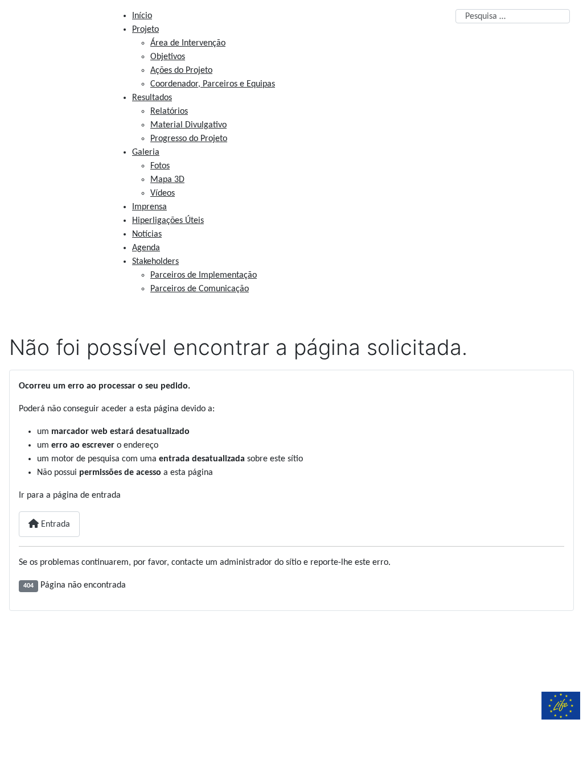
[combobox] (512, 16)
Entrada (54, 524)
